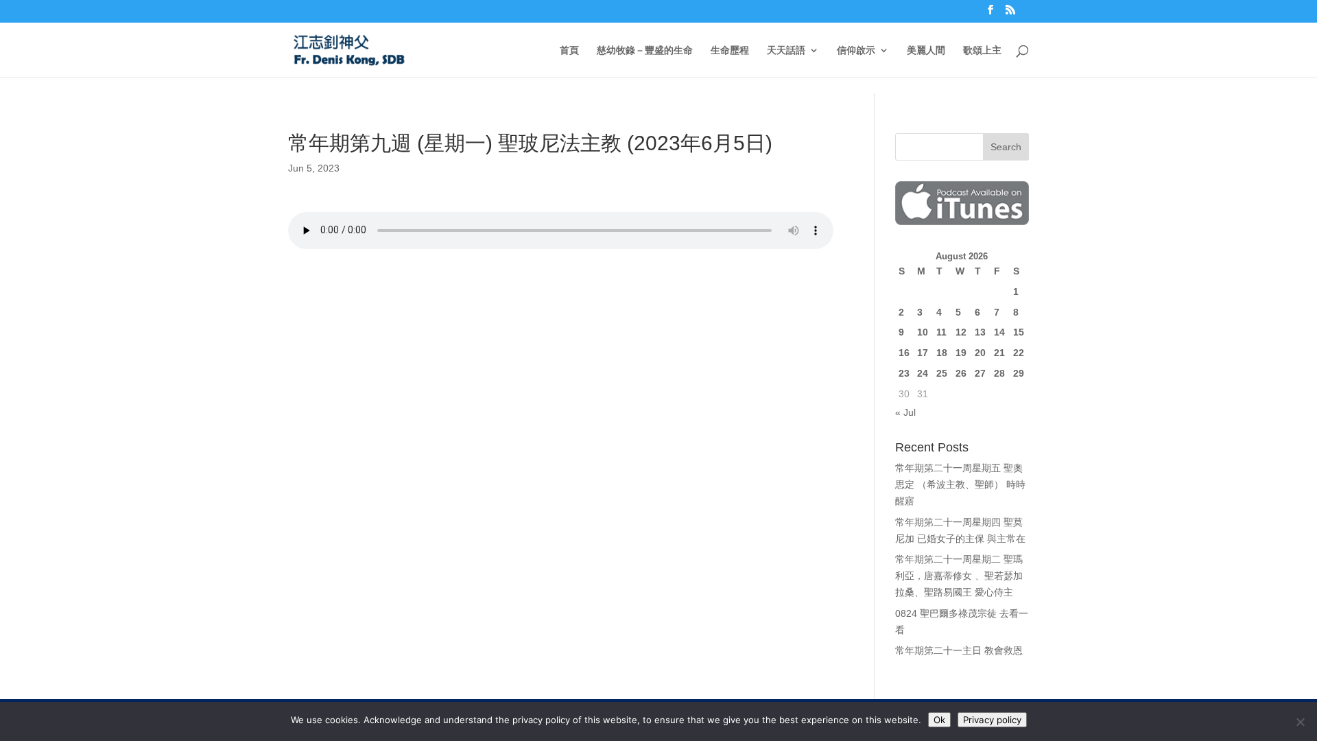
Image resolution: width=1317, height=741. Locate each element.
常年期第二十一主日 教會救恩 (959, 650)
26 (961, 373)
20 (980, 352)
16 (904, 352)
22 (1018, 352)
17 (922, 352)
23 (904, 373)
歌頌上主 (982, 50)
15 (1018, 332)
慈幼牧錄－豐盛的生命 (645, 50)
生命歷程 (730, 50)
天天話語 (786, 50)
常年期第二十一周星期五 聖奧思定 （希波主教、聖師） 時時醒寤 (960, 484)
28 (999, 373)
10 (922, 332)
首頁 (569, 50)
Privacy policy (992, 719)
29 (1018, 373)
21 (999, 352)
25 (941, 373)
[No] (1300, 722)
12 (961, 332)
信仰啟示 (856, 50)
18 (941, 352)
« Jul (905, 412)
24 (922, 373)
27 (980, 373)
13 (980, 332)
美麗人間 (926, 50)
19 (961, 352)
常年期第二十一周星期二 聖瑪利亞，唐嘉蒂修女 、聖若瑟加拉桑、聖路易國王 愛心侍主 (959, 576)
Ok (939, 719)
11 (941, 332)
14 (999, 332)
